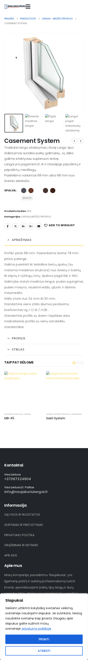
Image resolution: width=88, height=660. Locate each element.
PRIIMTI (44, 639)
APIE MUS (10, 555)
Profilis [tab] (18, 338)
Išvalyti (27, 198)
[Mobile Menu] (28, 6)
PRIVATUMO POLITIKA (19, 535)
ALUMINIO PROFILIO (13, 414)
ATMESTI (44, 651)
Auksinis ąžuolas (31, 190)
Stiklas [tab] (18, 349)
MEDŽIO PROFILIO (41, 216)
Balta (38, 190)
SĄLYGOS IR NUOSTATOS (22, 514)
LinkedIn (23, 226)
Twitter (15, 226)
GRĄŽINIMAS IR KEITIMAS (21, 545)
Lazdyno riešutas (45, 190)
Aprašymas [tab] (21, 240)
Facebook (7, 226)
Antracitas (23, 190)
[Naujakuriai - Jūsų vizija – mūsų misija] (15, 6)
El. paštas (38, 226)
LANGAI (25, 216)
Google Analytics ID (31, 226)
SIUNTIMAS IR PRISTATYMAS (23, 525)
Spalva (10, 190)
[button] (9, 72)
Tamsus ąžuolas (52, 190)
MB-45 (9, 418)
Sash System (55, 418)
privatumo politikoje (36, 628)
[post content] (23, 390)
